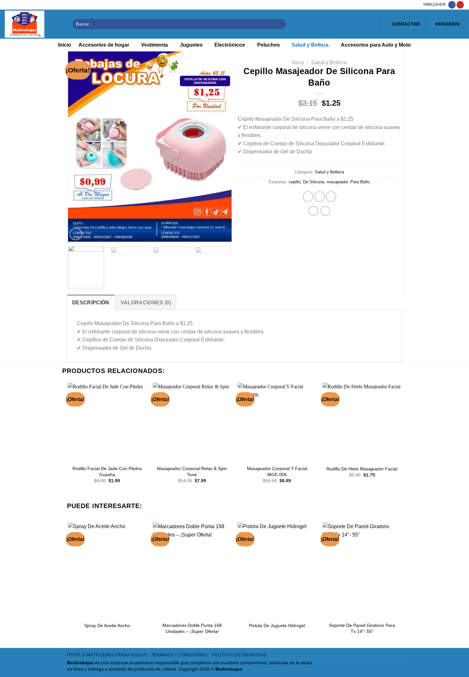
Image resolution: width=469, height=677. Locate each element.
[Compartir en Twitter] (319, 196)
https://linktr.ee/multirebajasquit (107, 655)
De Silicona (313, 181)
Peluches (268, 45)
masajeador (337, 181)
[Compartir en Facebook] (308, 196)
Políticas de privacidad (239, 655)
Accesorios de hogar (103, 45)
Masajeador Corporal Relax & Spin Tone (192, 471)
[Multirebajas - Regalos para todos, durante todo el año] (34, 24)
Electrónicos (229, 45)
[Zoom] (75, 234)
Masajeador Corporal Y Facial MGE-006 (277, 471)
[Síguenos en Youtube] (460, 5)
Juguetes (191, 45)
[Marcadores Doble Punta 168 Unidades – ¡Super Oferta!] (192, 569)
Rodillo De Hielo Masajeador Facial (361, 468)
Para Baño (360, 181)
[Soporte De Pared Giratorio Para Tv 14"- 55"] (362, 569)
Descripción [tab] (90, 302)
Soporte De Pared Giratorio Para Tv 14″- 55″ (362, 628)
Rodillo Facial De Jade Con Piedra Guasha (107, 471)
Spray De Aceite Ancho (107, 625)
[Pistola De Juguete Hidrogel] (277, 569)
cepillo (295, 181)
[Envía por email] (331, 196)
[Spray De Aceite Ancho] (107, 569)
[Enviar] (280, 24)
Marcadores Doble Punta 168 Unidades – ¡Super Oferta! (192, 628)
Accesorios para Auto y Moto (376, 45)
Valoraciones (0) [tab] (146, 302)
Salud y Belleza (310, 45)
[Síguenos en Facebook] (452, 5)
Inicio (64, 45)
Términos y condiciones (179, 655)
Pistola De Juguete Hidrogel (277, 625)
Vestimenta (154, 45)
